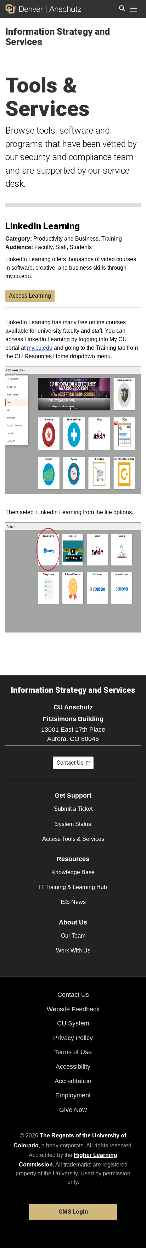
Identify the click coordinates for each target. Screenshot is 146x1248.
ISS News (73, 902)
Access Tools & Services (73, 839)
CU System (73, 1023)
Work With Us (73, 951)
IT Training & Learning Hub (73, 887)
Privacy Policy (73, 1037)
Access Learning (30, 296)
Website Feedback (73, 1009)
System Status (73, 824)
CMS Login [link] (73, 1211)
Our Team (73, 936)
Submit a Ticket (73, 809)
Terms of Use (73, 1052)
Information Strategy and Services (57, 36)
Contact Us (73, 994)
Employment (73, 1095)
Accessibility (73, 1066)
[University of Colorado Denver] (25, 9)
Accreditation (73, 1081)
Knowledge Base (73, 872)
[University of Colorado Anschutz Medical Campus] (63, 9)
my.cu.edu (39, 348)
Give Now (73, 1109)
